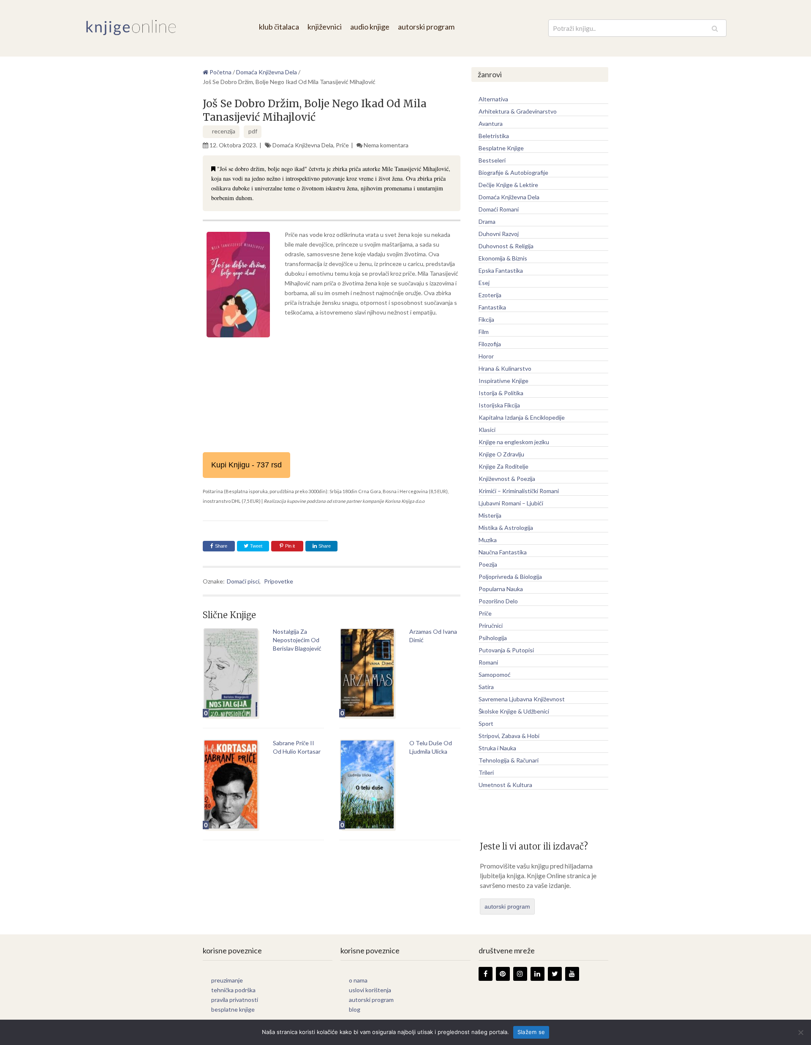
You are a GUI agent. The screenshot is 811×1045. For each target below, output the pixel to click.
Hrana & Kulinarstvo (505, 368)
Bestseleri (492, 160)
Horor (486, 356)
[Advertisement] (331, 404)
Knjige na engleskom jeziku (514, 441)
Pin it (290, 545)
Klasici (487, 429)
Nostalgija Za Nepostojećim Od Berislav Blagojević (297, 640)
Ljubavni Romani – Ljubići (511, 503)
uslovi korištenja (370, 989)
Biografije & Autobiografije (513, 172)
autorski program (426, 26)
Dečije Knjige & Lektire (508, 184)
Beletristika (494, 135)
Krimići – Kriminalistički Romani (519, 490)
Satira (486, 686)
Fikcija (486, 319)
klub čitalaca (279, 26)
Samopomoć (495, 674)
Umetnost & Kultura (505, 784)
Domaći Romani (499, 209)
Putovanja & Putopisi (506, 650)
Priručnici (491, 625)
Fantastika (492, 307)
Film (484, 331)
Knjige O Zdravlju (501, 454)
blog (354, 1009)
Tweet (255, 545)
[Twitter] (555, 974)
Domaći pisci (243, 581)
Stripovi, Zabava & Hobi (509, 735)
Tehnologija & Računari (509, 760)
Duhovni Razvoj (499, 233)
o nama (358, 980)
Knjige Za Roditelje (503, 466)
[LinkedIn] (537, 974)
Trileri (486, 772)
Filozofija (490, 343)
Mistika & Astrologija (506, 527)
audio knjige (369, 26)
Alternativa (493, 99)
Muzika (488, 539)
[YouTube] (572, 974)
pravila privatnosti (234, 999)
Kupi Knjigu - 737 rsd (246, 465)
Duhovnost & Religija (506, 246)
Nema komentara (386, 145)
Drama (487, 221)
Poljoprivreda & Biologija (510, 576)
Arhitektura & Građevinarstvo (518, 111)
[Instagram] (520, 974)
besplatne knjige (233, 1009)
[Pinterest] (503, 974)
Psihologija (493, 637)
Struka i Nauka (497, 748)
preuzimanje (227, 980)
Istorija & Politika (501, 392)
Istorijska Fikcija (499, 405)
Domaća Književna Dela (302, 145)
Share (221, 545)
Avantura (491, 123)
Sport (486, 723)
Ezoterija (490, 295)
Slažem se (531, 1032)
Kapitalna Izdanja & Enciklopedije (522, 417)
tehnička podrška (233, 989)
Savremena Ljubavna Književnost (522, 699)
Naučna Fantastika (503, 552)
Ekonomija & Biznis (503, 258)
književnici (325, 26)
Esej (484, 282)
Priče (342, 145)
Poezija (488, 564)
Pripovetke (278, 581)
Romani (488, 662)
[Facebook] (486, 974)
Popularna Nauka (501, 588)
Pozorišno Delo (498, 601)
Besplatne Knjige (501, 148)
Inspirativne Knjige (503, 380)
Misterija (490, 515)
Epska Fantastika (501, 270)
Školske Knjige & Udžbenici (514, 711)
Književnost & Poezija (507, 478)
